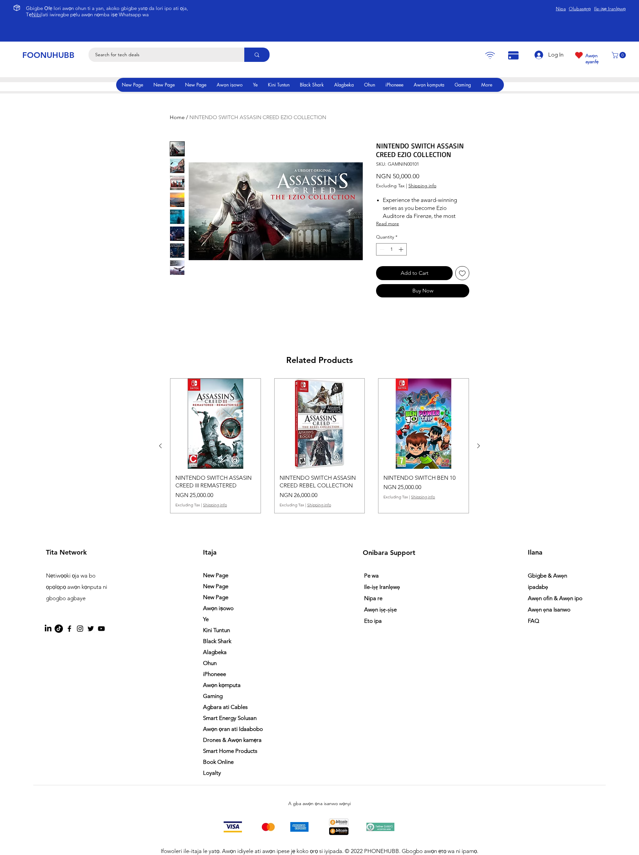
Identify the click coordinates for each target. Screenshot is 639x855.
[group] (319, 446)
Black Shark (217, 641)
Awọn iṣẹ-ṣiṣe (380, 609)
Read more (387, 224)
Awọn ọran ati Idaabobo (233, 729)
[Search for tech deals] (257, 55)
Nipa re (373, 598)
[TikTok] (59, 628)
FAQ (533, 620)
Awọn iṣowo (218, 608)
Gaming (213, 696)
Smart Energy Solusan (230, 718)
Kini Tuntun (216, 630)
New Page (215, 575)
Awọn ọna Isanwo (550, 609)
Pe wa (371, 575)
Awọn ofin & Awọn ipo (555, 598)
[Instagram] (80, 628)
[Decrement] (381, 249)
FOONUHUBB (48, 55)
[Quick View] (215, 424)
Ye (206, 619)
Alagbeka (215, 652)
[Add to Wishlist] (462, 273)
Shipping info (422, 186)
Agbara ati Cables (225, 707)
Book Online (218, 762)
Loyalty (212, 773)
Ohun (210, 663)
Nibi (36, 14)
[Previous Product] (160, 446)
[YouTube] (101, 628)
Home (177, 117)
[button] (619, 55)
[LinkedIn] (48, 628)
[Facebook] (69, 628)
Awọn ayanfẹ (592, 59)
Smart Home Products (230, 751)
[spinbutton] (391, 249)
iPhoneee (214, 674)
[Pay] (490, 55)
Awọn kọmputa (222, 685)
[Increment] (401, 249)
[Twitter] (91, 628)
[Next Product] (479, 446)
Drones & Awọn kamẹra (232, 740)
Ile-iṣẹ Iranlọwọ (382, 587)
